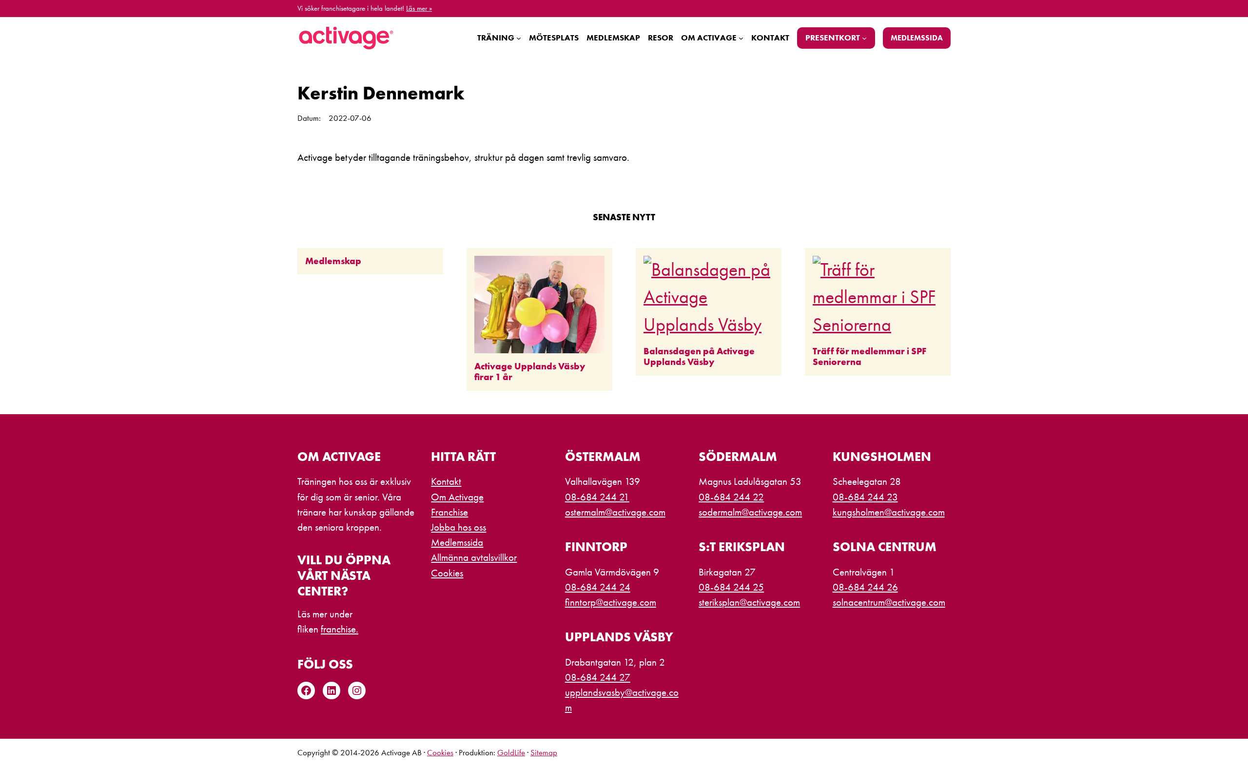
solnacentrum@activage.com (889, 602)
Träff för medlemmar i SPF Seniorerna (869, 357)
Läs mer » (419, 8)
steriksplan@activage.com (749, 602)
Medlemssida (917, 38)
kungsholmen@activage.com (889, 512)
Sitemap (543, 753)
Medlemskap (333, 261)
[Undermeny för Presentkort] (864, 38)
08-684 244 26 (865, 587)
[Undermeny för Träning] (518, 38)
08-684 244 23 (865, 497)
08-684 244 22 (731, 497)
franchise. (339, 629)
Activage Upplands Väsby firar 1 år (529, 372)
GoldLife (511, 753)
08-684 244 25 (731, 587)
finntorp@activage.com (610, 602)
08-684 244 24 (597, 587)
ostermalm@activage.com (615, 512)
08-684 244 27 (597, 677)
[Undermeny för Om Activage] (741, 38)
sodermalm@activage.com (750, 512)
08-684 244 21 (597, 497)
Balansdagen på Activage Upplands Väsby (699, 357)
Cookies (440, 753)
